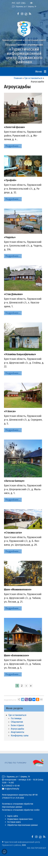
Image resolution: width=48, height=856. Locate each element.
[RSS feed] (30, 14)
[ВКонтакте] (33, 699)
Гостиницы (16, 718)
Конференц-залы (19, 735)
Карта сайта (12, 816)
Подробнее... (12, 146)
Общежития (17, 721)
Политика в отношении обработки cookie (20, 810)
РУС (13, 3)
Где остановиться (33, 78)
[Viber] (26, 699)
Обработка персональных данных (22, 825)
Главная (18, 78)
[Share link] (19, 699)
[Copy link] (41, 699)
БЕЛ (18, 3)
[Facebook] (30, 699)
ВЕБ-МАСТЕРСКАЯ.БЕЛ (36, 848)
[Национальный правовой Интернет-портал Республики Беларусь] (25, 762)
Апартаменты (17, 732)
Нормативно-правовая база (20, 819)
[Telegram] (22, 699)
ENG (23, 3)
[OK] (37, 699)
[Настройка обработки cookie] (4, 851)
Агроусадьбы (17, 728)
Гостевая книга (14, 822)
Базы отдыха (17, 725)
